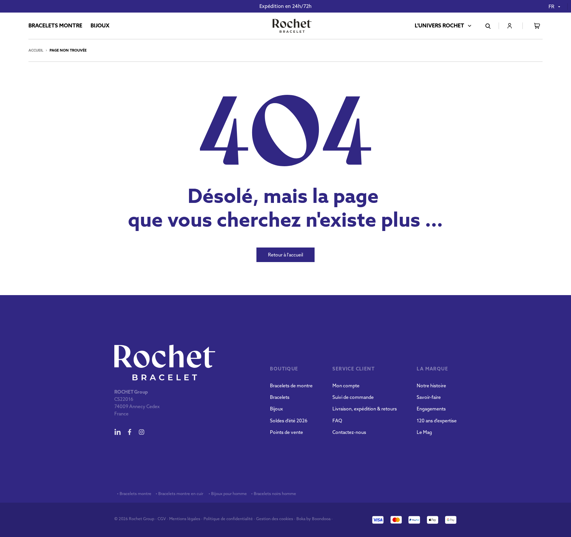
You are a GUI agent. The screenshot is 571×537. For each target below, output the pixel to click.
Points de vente (286, 432)
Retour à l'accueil (285, 255)
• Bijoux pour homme (227, 493)
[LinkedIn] (117, 432)
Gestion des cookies (274, 518)
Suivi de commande (353, 397)
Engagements (431, 409)
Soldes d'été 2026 (288, 421)
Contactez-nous (349, 432)
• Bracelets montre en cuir (179, 493)
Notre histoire (431, 386)
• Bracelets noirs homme (273, 493)
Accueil (35, 50)
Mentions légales (184, 518)
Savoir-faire (429, 397)
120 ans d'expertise (437, 421)
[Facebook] (129, 432)
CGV (162, 518)
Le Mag (424, 432)
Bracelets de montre (291, 386)
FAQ (337, 421)
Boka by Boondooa (313, 518)
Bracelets (279, 397)
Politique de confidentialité (228, 518)
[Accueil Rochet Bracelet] (292, 26)
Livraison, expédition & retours (364, 409)
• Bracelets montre (133, 493)
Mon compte (346, 386)
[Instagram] (141, 432)
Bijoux (276, 409)
